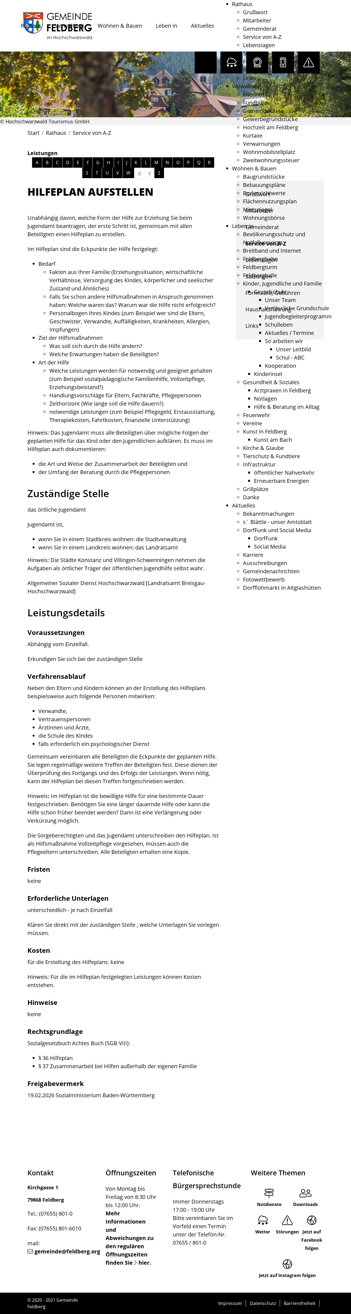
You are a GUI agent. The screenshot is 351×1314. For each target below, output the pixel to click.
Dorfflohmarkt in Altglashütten (282, 587)
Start (33, 132)
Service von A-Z (262, 37)
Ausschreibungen (265, 563)
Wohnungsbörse (264, 217)
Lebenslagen (259, 45)
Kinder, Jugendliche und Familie (282, 283)
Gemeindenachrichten (271, 571)
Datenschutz (263, 1303)
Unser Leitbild (293, 349)
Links (249, 78)
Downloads (305, 1204)
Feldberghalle (260, 275)
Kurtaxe (252, 135)
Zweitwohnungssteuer (271, 160)
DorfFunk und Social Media (277, 530)
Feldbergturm (260, 267)
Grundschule (270, 291)
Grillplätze (255, 489)
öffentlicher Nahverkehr (284, 472)
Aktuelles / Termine (289, 333)
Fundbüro (255, 102)
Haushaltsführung (266, 69)
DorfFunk (266, 538)
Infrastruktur (259, 464)
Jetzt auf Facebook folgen (311, 1240)
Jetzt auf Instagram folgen (287, 1275)
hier (143, 1262)
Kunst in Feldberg (265, 431)
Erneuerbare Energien (281, 480)
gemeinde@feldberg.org (67, 1251)
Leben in (166, 25)
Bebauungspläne (264, 185)
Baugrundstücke (264, 176)
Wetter (262, 1232)
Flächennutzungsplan (270, 201)
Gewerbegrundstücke (270, 119)
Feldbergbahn (260, 259)
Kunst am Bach (273, 439)
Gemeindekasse (263, 111)
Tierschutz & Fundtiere (271, 456)
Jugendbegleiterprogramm (298, 316)
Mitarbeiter (257, 20)
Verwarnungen (261, 143)
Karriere (253, 554)
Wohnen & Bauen (120, 25)
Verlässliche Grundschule (297, 308)
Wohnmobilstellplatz (269, 152)
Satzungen (256, 53)
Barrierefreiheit (300, 1303)
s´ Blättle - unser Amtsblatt (277, 522)
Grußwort (255, 12)
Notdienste (269, 1204)
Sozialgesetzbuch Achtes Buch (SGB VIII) (78, 1043)
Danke (251, 497)
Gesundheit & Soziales (271, 382)
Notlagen (265, 398)
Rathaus (31, 25)
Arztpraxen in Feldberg (282, 390)
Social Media (270, 546)
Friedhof (253, 94)
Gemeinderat (259, 28)
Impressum (230, 1303)
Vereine (252, 423)
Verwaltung (69, 25)
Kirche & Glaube (263, 448)
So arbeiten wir (284, 341)
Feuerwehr (256, 415)
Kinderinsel (268, 374)
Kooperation (280, 365)
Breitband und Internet (272, 250)
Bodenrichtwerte (264, 193)
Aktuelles (202, 25)
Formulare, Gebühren (270, 61)
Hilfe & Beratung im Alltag (286, 407)
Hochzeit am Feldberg (270, 127)
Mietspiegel (257, 209)
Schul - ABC (290, 357)
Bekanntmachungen (268, 513)
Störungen (287, 1232)
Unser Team (280, 300)
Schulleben (279, 324)
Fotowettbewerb (264, 579)
